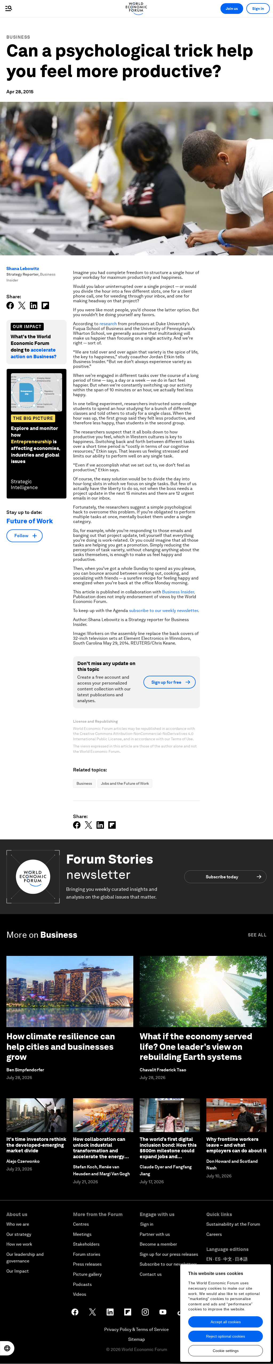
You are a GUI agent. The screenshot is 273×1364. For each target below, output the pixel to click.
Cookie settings (226, 1351)
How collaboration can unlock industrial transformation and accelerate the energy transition (99, 1150)
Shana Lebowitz (22, 268)
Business (18, 37)
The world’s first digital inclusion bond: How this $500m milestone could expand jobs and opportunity (168, 1150)
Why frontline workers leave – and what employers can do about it (236, 1144)
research (108, 323)
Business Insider (178, 591)
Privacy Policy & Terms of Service (136, 1329)
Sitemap (136, 1339)
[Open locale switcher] (7, 1348)
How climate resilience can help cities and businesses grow (60, 1046)
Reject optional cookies (225, 1336)
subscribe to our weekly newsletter (163, 610)
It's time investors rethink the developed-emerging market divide (36, 1144)
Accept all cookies (226, 1322)
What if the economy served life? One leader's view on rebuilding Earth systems (196, 1046)
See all (257, 935)
